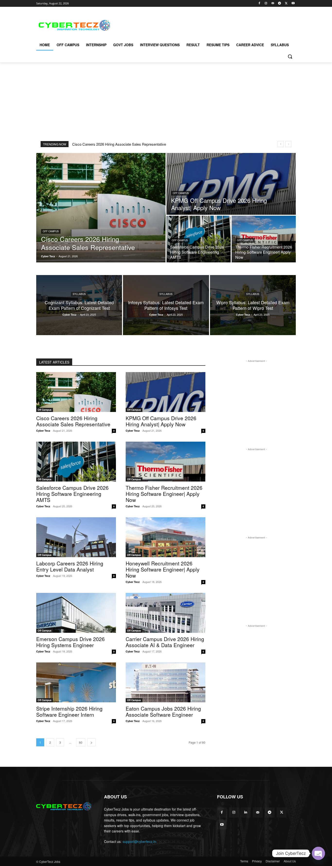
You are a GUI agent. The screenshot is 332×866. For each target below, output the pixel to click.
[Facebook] (259, 3)
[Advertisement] (202, 25)
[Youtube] (293, 3)
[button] (290, 56)
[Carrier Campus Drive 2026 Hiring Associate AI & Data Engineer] (165, 613)
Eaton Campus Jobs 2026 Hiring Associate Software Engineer (163, 711)
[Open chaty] (318, 853)
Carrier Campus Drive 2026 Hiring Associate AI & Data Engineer (165, 642)
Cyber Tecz (43, 430)
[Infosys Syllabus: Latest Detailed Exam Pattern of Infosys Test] (166, 305)
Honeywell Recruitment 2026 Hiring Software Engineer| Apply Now (163, 569)
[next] (288, 144)
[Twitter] (286, 3)
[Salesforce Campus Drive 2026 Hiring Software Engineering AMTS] (198, 239)
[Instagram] (266, 3)
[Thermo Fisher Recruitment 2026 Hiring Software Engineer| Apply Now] (264, 239)
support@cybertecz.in (139, 841)
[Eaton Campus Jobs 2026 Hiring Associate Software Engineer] (165, 682)
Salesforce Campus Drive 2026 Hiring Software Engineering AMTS (72, 493)
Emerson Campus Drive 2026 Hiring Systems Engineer (70, 642)
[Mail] (273, 3)
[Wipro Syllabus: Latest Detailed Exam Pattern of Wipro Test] (253, 305)
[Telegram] (279, 3)
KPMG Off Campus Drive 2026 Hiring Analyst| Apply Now (161, 421)
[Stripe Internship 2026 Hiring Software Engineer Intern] (76, 682)
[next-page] (91, 742)
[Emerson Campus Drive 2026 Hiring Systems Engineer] (76, 613)
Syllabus (79, 294)
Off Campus (51, 231)
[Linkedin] (245, 812)
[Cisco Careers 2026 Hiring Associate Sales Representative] (101, 207)
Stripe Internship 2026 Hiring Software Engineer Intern (69, 711)
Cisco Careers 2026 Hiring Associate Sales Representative (119, 144)
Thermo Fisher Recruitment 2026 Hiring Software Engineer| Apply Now (164, 493)
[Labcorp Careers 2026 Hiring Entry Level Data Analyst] (76, 537)
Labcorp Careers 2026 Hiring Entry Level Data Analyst (69, 566)
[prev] (281, 144)
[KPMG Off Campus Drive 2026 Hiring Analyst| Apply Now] (231, 184)
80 (80, 742)
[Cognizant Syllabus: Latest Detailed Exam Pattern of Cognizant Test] (79, 305)
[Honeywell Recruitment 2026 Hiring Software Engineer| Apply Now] (165, 537)
